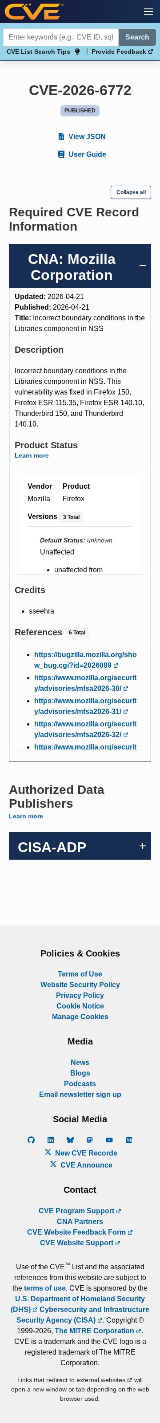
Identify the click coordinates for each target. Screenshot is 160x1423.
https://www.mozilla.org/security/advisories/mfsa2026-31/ (85, 706)
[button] (148, 11)
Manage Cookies (80, 1016)
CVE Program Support (77, 1211)
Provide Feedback (120, 51)
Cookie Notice (80, 1006)
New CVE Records (85, 1153)
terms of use (45, 1288)
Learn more (32, 455)
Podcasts (80, 1084)
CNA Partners (80, 1221)
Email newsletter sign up (80, 1094)
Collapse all (131, 192)
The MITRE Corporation (95, 1331)
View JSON (86, 136)
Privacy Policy (80, 995)
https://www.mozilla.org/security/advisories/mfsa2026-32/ (85, 729)
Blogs (80, 1073)
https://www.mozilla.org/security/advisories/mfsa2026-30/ (85, 683)
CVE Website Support (77, 1243)
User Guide (86, 154)
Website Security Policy (80, 985)
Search (137, 37)
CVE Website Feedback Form (77, 1232)
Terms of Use (80, 974)
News (80, 1062)
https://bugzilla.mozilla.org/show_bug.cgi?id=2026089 (85, 660)
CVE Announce (85, 1165)
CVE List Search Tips (38, 51)
